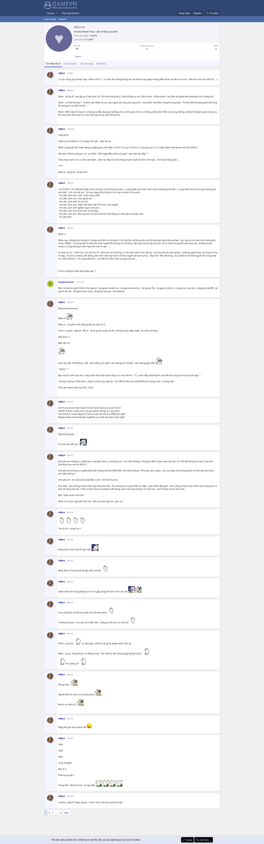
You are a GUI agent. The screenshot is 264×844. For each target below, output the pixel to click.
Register (62, 19)
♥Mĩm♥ (61, 73)
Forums (50, 13)
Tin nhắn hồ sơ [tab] (53, 63)
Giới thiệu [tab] (101, 63)
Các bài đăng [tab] (86, 63)
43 (77, 48)
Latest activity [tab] (70, 63)
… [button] (57, 812)
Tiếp (66, 812)
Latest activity (50, 19)
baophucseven (66, 282)
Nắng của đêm (110, 31)
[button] (57, 13)
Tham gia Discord (70, 13)
